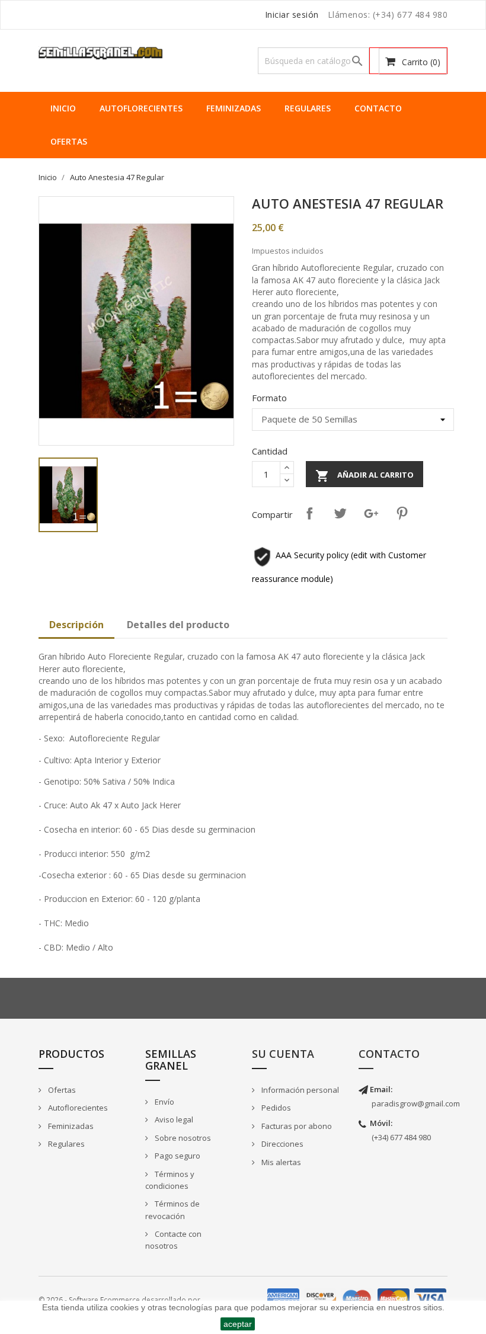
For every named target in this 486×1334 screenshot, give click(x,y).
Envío (163, 1101)
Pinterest (402, 513)
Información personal (299, 1090)
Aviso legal (173, 1119)
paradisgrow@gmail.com (416, 1103)
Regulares (307, 108)
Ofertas (68, 141)
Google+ (371, 513)
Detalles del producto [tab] (178, 624)
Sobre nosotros (182, 1138)
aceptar (237, 1324)
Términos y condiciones (169, 1180)
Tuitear (340, 513)
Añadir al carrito (364, 476)
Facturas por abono (296, 1126)
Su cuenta (283, 1054)
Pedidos (275, 1107)
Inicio (63, 108)
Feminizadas (233, 108)
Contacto (378, 108)
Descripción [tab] (76, 624)
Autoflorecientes (141, 108)
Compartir (309, 513)
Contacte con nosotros (173, 1240)
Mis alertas (280, 1162)
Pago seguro (176, 1155)
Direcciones (281, 1143)
